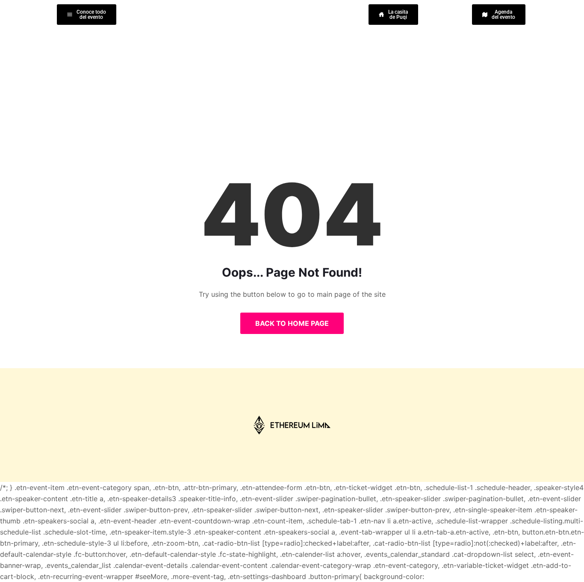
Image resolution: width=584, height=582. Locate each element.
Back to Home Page (292, 323)
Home (261, 77)
